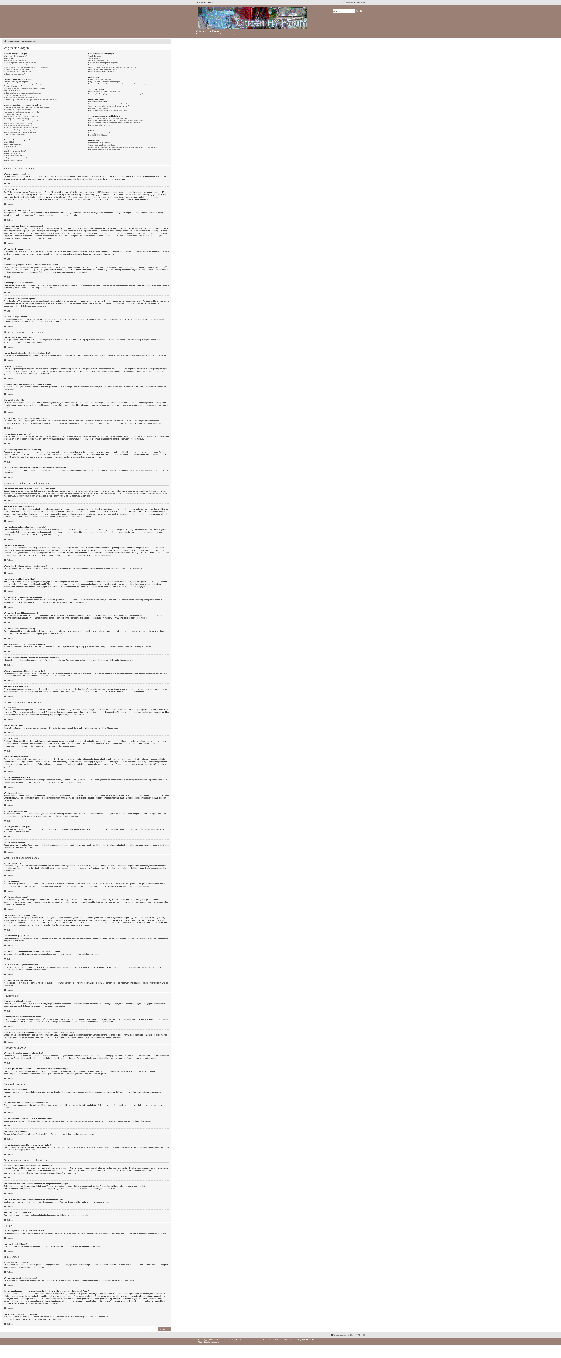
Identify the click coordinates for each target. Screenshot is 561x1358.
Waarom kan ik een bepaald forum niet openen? (21, 121)
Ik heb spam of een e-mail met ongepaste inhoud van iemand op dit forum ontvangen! (118, 84)
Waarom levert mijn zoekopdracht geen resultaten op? (107, 104)
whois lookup (162, 1294)
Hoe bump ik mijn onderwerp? (14, 134)
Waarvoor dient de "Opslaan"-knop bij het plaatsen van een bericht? (28, 130)
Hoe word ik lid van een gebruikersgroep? (103, 63)
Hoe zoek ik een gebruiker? (98, 108)
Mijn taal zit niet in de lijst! (12, 90)
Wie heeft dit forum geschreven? (99, 143)
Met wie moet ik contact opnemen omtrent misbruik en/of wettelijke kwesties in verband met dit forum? (124, 147)
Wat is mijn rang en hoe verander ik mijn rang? (20, 97)
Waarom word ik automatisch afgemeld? (18, 71)
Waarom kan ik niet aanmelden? (15, 65)
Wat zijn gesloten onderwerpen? (15, 158)
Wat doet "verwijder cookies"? (14, 74)
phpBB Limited (92, 1265)
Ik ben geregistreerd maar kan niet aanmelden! (20, 63)
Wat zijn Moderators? (95, 58)
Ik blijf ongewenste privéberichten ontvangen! (104, 82)
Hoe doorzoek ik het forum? (98, 101)
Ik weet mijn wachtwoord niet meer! (16, 69)
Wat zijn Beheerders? (95, 56)
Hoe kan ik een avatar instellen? (15, 95)
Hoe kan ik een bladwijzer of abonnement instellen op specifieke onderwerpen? (116, 120)
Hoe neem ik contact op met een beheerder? (104, 149)
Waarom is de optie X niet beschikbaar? (102, 145)
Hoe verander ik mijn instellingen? (16, 82)
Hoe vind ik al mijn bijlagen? (98, 135)
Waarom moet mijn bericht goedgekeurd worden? (21, 132)
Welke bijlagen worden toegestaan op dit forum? (105, 133)
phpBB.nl (258, 1340)
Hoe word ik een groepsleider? (99, 65)
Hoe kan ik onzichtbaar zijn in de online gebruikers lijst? (23, 84)
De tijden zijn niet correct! (13, 86)
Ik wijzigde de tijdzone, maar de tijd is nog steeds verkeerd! (25, 88)
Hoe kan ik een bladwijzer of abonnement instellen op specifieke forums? (114, 123)
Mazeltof (279, 1340)
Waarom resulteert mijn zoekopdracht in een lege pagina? (108, 106)
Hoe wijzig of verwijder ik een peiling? (17, 119)
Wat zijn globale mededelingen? (15, 151)
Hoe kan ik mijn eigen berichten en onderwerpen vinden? (108, 110)
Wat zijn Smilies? (10, 146)
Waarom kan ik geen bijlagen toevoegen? (18, 123)
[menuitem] (210, 2)
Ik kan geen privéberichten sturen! (100, 79)
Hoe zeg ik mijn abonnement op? (99, 125)
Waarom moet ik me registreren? (15, 56)
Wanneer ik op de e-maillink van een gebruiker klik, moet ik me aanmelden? (30, 100)
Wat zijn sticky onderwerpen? (14, 155)
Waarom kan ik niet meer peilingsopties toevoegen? (22, 116)
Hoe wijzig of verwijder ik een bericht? (17, 109)
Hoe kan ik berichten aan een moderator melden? (21, 127)
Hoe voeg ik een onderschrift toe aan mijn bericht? (21, 112)
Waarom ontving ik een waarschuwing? (18, 125)
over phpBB (24, 1267)
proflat (269, 1340)
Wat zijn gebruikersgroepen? (98, 60)
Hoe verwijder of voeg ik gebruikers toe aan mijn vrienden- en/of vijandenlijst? (115, 94)
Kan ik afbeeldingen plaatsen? (14, 149)
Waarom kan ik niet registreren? (15, 60)
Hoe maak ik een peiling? (13, 114)
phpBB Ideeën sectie (126, 1280)
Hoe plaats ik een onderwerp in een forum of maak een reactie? (26, 107)
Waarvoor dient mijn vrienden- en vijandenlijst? (104, 91)
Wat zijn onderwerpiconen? (13, 160)
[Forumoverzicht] (252, 18)
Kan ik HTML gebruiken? (12, 144)
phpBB (208, 1340)
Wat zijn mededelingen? (12, 153)
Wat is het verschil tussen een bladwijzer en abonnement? (108, 118)
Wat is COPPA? (9, 58)
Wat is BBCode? (9, 142)
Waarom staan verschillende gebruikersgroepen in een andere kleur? (112, 67)
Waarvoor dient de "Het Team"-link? (101, 71)
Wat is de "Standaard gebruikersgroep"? (102, 69)
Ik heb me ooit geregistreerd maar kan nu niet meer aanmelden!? (27, 67)
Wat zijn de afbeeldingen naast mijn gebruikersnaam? (22, 93)
